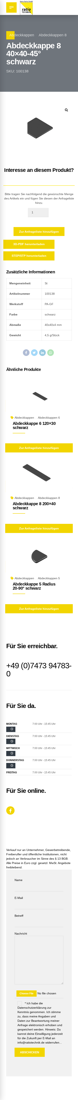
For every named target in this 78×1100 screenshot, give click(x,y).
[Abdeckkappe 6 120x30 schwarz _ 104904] (39, 398)
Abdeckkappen (21, 35)
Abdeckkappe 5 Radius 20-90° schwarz (34, 586)
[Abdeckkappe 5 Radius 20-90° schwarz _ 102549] (39, 559)
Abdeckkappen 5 (49, 578)
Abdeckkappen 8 (53, 35)
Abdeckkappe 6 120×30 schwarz (34, 425)
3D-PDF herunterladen (29, 244)
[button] (66, 110)
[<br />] (10, 729)
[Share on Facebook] (26, 352)
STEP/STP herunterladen (29, 255)
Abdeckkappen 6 (49, 417)
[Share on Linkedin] (42, 352)
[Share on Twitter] (34, 352)
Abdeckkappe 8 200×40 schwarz (34, 506)
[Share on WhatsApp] (50, 352)
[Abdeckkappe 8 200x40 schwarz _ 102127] (39, 479)
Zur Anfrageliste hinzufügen (39, 231)
